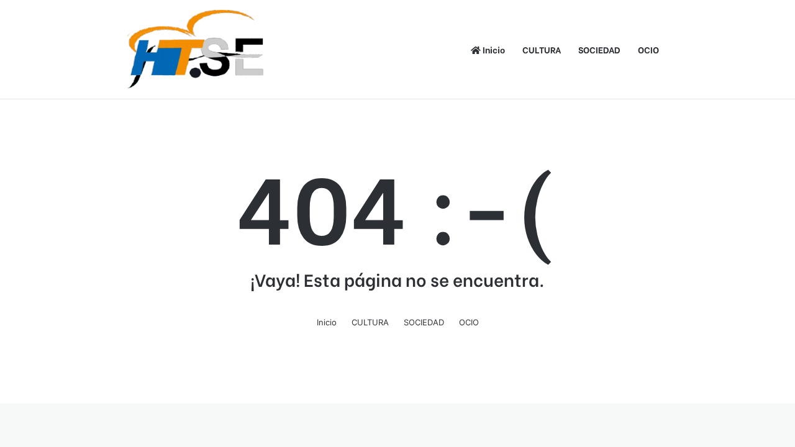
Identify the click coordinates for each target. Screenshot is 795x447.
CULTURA (541, 49)
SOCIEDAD (599, 49)
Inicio (493, 49)
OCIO (648, 49)
